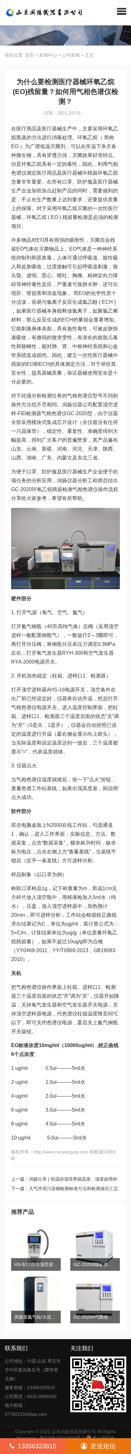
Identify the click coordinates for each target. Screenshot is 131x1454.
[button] (121, 11)
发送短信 (103, 1446)
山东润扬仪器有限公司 (74, 1431)
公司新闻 (71, 55)
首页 (29, 55)
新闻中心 (48, 55)
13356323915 (37, 1446)
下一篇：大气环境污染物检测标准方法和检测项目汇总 (64, 1188)
